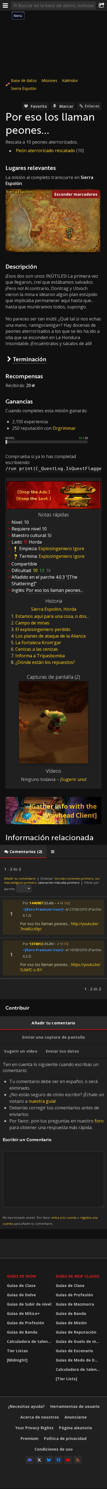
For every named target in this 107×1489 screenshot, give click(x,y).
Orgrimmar (64, 428)
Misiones (49, 80)
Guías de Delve (21, 1294)
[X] (39, 1460)
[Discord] (30, 1460)
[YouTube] (68, 1460)
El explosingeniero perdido (43, 629)
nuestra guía (42, 1101)
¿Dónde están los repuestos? (45, 662)
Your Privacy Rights (34, 1427)
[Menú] (5, 5)
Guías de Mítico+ (23, 1313)
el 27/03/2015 (77, 909)
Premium (29, 1438)
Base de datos (24, 80)
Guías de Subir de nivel (29, 1304)
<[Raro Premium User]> (44, 909)
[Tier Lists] (66, 1378)
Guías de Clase (21, 1285)
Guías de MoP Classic (78, 1276)
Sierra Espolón (23, 88)
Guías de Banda (22, 1332)
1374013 (36, 943)
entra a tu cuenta (64, 1217)
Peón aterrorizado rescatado (45, 150)
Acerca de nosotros (39, 1417)
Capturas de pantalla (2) (53, 677)
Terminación (29, 359)
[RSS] (78, 1460)
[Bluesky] (49, 1460)
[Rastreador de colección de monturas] (53, 810)
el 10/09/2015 (77, 950)
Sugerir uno (73, 779)
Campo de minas (32, 623)
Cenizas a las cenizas (36, 649)
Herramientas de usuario (75, 1406)
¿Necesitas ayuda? (26, 1406)
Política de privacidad (65, 1438)
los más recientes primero (74, 878)
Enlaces (92, 106)
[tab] (23, 852)
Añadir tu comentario (20, 878)
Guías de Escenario (74, 1350)
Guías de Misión (71, 1322)
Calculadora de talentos (30, 1341)
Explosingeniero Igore (61, 548)
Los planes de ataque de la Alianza (50, 636)
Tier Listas (17, 1350)
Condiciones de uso (54, 1449)
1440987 (36, 902)
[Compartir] (101, 5)
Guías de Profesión (25, 1322)
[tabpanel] (53, 929)
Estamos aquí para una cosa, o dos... (52, 616)
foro (99, 1121)
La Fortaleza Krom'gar (38, 643)
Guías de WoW (21, 1276)
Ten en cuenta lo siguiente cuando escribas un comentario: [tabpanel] (53, 1143)
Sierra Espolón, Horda (53, 609)
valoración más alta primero (59, 882)
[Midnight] (17, 1360)
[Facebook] (58, 1460)
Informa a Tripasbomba (40, 656)
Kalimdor (70, 80)
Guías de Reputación (76, 1332)
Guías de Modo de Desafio (79, 1360)
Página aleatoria (75, 1427)
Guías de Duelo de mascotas (79, 1341)
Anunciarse (75, 1417)
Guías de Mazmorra (75, 1304)
